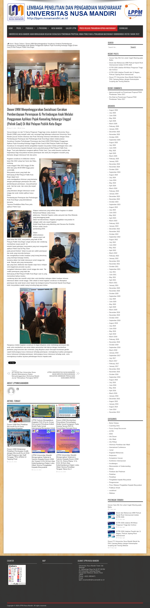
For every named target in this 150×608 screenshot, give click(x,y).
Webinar (112, 493)
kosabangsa (113, 463)
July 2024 (112, 177)
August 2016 (113, 380)
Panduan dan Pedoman (117, 471)
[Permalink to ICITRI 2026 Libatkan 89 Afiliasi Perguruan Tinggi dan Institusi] (111, 528)
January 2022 (113, 258)
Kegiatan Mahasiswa (116, 453)
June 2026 (112, 115)
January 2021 (113, 285)
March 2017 (113, 361)
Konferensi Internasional (117, 461)
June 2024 (112, 180)
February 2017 (114, 363)
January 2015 (113, 404)
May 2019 (112, 331)
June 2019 (112, 328)
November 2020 (114, 291)
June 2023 (112, 212)
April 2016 (112, 390)
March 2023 (113, 221)
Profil (18, 28)
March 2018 (113, 350)
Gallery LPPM (71, 28)
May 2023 (112, 215)
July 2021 (112, 272)
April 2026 (112, 121)
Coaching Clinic (114, 426)
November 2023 (114, 199)
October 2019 (113, 318)
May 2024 (112, 183)
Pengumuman (114, 482)
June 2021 (112, 275)
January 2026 (113, 129)
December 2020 (114, 288)
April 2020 (112, 307)
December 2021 (114, 261)
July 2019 (112, 326)
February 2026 (114, 126)
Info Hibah (112, 439)
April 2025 (112, 153)
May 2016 (112, 388)
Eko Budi (112, 97)
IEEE (111, 434)
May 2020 (112, 304)
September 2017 (114, 355)
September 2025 (114, 140)
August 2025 (113, 142)
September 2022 (114, 237)
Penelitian (112, 477)
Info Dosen (113, 436)
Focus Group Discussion (117, 428)
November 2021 (114, 264)
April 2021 (112, 280)
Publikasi (29, 28)
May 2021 (112, 277)
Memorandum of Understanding (119, 466)
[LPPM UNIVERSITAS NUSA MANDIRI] (75, 19)
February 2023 (114, 223)
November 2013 (114, 412)
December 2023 (114, 196)
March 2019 (113, 337)
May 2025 (112, 150)
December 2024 (114, 164)
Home (11, 28)
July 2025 (112, 145)
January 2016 (113, 396)
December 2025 (114, 132)
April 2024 (112, 186)
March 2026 (113, 124)
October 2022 (113, 234)
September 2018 (114, 347)
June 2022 (112, 245)
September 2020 (114, 296)
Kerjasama (112, 455)
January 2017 (113, 366)
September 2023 (114, 204)
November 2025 (114, 134)
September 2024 (114, 172)
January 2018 (113, 353)
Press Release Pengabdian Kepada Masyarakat (97, 28)
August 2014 (113, 407)
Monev (111, 469)
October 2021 (113, 266)
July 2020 (112, 299)
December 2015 (114, 399)
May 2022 (112, 248)
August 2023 (113, 207)
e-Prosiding (42, 28)
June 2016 (112, 385)
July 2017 (112, 358)
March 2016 (113, 393)
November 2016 (114, 372)
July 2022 (112, 242)
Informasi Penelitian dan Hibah (119, 445)
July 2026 (112, 113)
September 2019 (114, 320)
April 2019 (112, 334)
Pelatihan (112, 474)
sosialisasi (112, 490)
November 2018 (114, 342)
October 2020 (113, 293)
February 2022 (114, 256)
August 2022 (113, 239)
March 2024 (113, 188)
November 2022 (114, 231)
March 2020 (113, 310)
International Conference (117, 447)
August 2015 (113, 401)
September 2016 (114, 377)
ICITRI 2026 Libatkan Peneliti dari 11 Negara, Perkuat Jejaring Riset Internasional (128, 533)
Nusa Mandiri (56, 28)
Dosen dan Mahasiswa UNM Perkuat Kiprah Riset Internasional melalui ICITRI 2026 (128, 515)
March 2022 (113, 253)
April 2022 (112, 250)
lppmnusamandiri (115, 92)
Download (123, 28)
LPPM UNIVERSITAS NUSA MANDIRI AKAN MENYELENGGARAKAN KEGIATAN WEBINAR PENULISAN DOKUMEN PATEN (61, 374)
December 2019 (114, 312)
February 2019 (114, 339)
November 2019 (114, 315)
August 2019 (113, 323)
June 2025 (112, 148)
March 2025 (113, 156)
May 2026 (112, 118)
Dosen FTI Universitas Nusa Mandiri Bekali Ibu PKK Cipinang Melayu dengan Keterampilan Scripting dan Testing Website (125, 79)
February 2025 (114, 159)
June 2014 (112, 409)
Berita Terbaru (19, 44)
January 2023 (113, 226)
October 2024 (113, 169)
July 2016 (112, 382)
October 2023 (113, 202)
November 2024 (114, 167)
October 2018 (113, 345)
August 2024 (113, 175)
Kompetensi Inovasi (116, 458)
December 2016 (114, 369)
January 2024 (113, 194)
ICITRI (111, 431)
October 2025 (113, 137)
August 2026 (113, 110)
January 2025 (113, 161)
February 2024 (114, 191)
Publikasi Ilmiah (114, 488)
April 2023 (112, 218)
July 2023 (112, 210)
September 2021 (114, 269)
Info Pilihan (113, 442)
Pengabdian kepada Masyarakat (120, 480)
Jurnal (111, 450)
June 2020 (112, 301)
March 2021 (113, 283)
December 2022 (114, 229)
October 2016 (113, 374)
